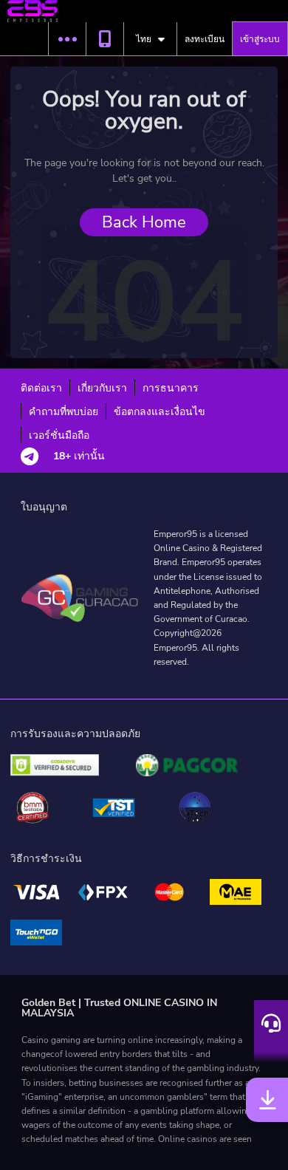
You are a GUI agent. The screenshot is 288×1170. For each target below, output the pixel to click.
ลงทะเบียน (204, 39)
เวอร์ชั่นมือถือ (59, 435)
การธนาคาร (171, 388)
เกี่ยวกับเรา (102, 388)
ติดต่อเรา (41, 388)
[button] (66, 39)
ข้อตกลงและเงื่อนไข (159, 412)
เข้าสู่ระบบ (260, 39)
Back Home (144, 222)
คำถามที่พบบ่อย (63, 412)
